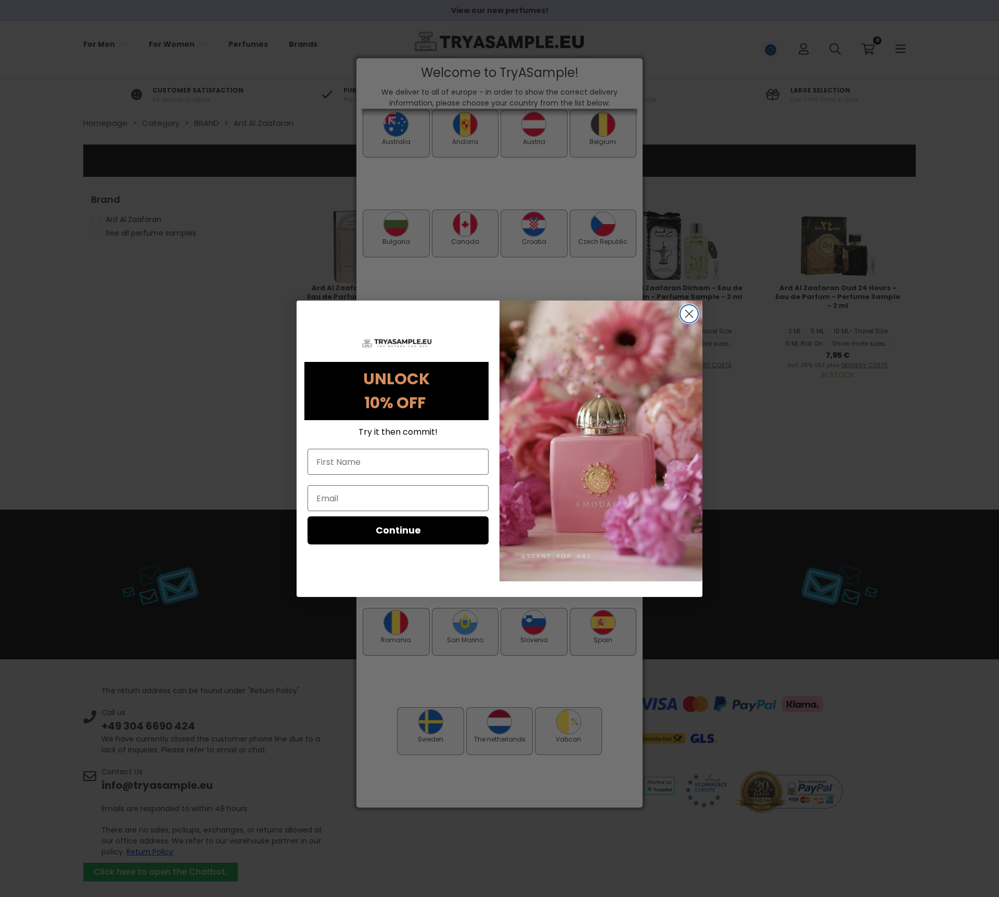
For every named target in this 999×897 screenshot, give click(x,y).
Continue (398, 530)
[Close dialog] (689, 314)
